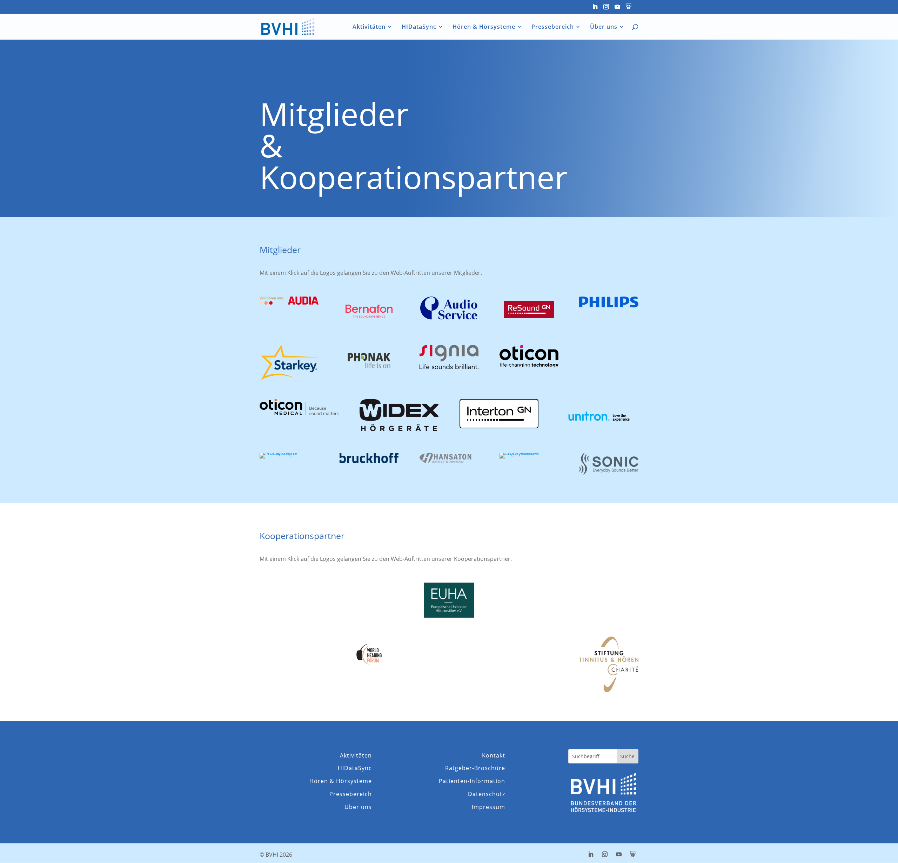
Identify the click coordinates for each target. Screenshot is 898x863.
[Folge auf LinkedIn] (590, 854)
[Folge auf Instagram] (604, 854)
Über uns (603, 27)
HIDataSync (419, 27)
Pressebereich (552, 27)
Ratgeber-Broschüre (475, 768)
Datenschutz (486, 794)
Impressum (488, 807)
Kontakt (493, 755)
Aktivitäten (369, 27)
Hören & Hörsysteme (484, 27)
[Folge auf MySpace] (632, 854)
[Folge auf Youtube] (618, 854)
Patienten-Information (472, 781)
